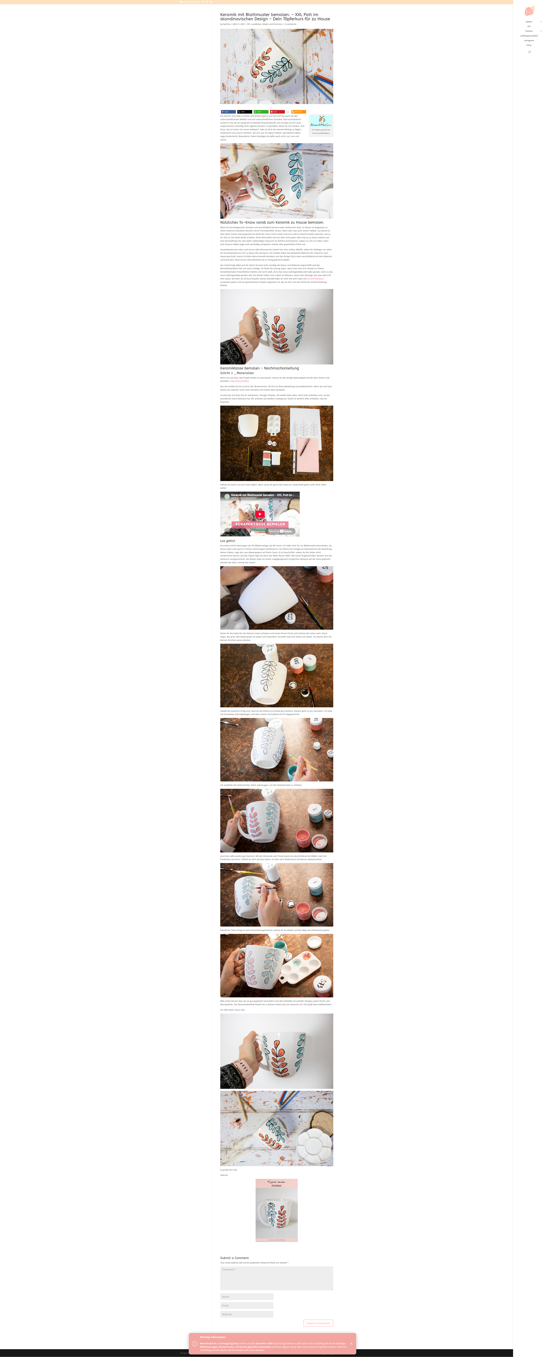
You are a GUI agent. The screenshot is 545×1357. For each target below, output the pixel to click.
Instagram (529, 40)
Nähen (529, 22)
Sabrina (226, 24)
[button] (228, 112)
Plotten (529, 31)
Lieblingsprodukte (529, 36)
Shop (529, 45)
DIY (529, 26)
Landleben (256, 24)
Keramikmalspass (315, 278)
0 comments (290, 24)
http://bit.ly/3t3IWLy (239, 381)
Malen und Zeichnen (272, 24)
